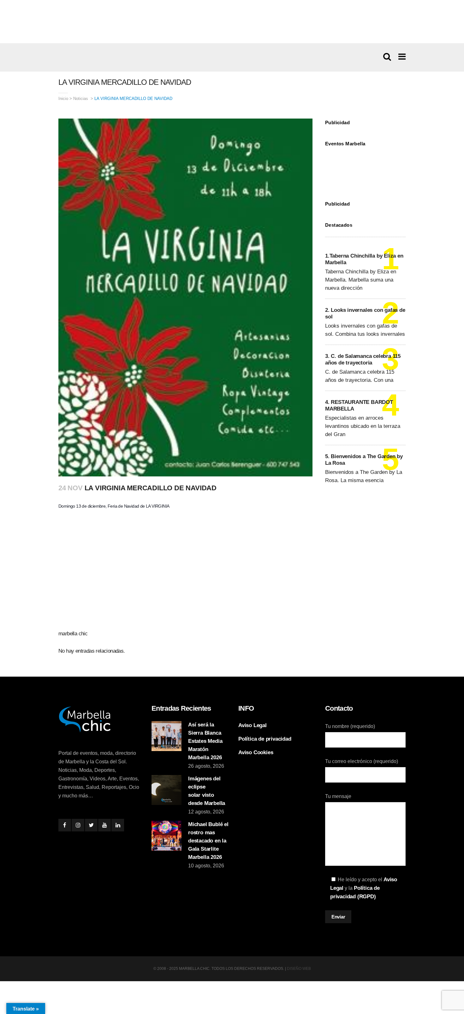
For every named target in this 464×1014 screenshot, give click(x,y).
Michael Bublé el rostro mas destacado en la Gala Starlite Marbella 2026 (208, 840)
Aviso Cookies (255, 752)
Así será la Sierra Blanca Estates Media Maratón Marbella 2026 (205, 741)
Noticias (80, 98)
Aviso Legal (252, 725)
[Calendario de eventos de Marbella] (365, 169)
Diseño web (299, 968)
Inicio (63, 98)
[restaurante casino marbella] (232, 21)
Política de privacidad (264, 739)
